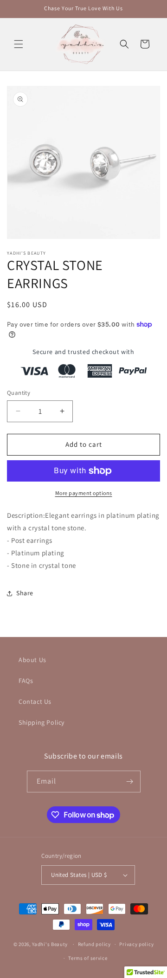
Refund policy (94, 944)
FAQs (26, 680)
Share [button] (24, 593)
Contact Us (35, 701)
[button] (18, 44)
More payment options (83, 492)
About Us (32, 660)
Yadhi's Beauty (50, 944)
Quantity (18, 393)
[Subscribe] (130, 781)
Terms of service (87, 958)
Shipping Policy (41, 722)
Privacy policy (136, 944)
